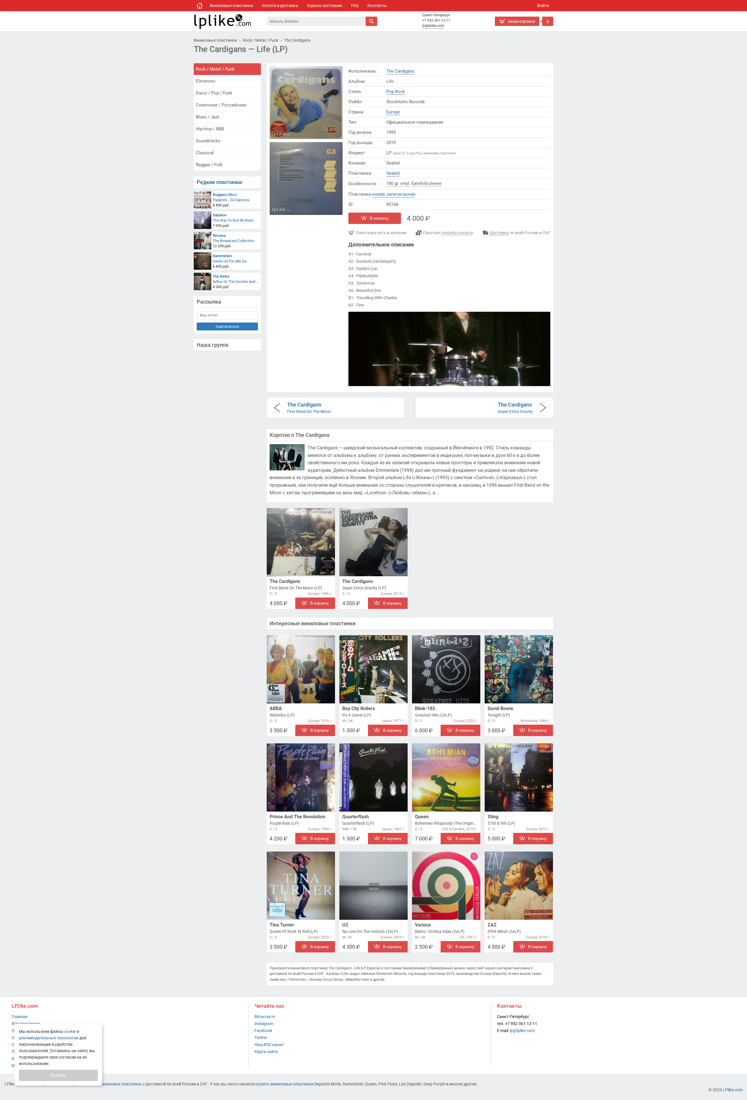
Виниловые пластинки (231, 5)
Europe (393, 112)
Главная (19, 1016)
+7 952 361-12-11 (436, 20)
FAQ (355, 5)
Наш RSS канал (269, 1044)
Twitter (260, 1037)
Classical (205, 152)
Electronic (206, 81)
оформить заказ (512, 31)
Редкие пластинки (219, 182)
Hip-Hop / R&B (210, 129)
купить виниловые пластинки (284, 1084)
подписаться (227, 326)
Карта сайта (266, 1051)
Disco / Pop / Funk (214, 93)
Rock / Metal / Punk (215, 69)
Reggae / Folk (209, 164)
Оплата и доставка (280, 5)
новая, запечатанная (393, 194)
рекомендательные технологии (48, 1038)
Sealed (392, 173)
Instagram (263, 1023)
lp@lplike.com (433, 26)
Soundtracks (208, 140)
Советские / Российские (221, 105)
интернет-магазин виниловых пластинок (103, 1084)
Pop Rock (395, 91)
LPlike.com (733, 1089)
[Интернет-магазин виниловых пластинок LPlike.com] (230, 21)
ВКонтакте (264, 1016)
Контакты (377, 5)
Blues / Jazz (207, 117)
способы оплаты (457, 232)
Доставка (499, 232)
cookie (70, 1031)
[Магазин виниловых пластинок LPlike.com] (199, 5)
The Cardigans (400, 71)
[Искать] (371, 21)
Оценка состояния (324, 5)
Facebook (263, 1030)
